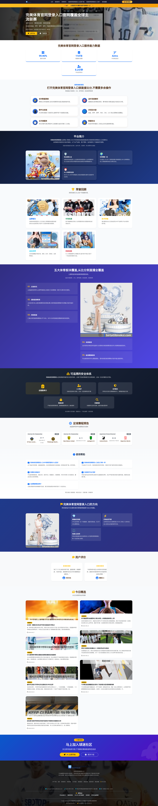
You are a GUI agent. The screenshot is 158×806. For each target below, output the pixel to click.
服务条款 (91, 781)
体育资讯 (64, 2)
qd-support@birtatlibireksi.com (54, 789)
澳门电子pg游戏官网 (95, 795)
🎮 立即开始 (71, 754)
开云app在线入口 (63, 795)
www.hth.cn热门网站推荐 (79, 795)
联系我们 (80, 781)
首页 (59, 781)
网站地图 (97, 781)
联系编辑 (104, 2)
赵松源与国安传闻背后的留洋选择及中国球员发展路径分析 (44, 721)
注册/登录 (127, 2)
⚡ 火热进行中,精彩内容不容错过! (79, 5)
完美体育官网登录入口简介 (93, 2)
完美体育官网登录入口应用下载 (76, 2)
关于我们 (74, 781)
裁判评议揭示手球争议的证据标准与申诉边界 (40, 684)
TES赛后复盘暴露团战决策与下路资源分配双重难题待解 (97, 684)
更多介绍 (90, 754)
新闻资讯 (57, 2)
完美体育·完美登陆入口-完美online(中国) (81, 801)
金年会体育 (88, 795)
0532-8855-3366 (70, 789)
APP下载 (54, 781)
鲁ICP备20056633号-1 (70, 803)
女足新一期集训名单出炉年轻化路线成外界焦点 (41, 625)
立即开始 (32, 33)
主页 (52, 2)
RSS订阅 (104, 781)
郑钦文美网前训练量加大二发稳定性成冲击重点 (95, 648)
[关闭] (92, 5)
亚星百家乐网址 (70, 795)
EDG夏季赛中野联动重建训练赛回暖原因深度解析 (41, 655)
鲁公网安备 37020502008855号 (85, 803)
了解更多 (44, 33)
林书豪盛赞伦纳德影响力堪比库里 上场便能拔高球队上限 (98, 618)
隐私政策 (86, 781)
